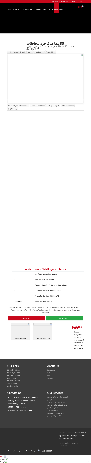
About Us (21, 9)
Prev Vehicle (49, 52)
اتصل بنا (15, 9)
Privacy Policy (64, 443)
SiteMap (50, 378)
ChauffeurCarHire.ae (19, 112)
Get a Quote (38, 52)
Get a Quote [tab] (12, 109)
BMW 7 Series (12, 378)
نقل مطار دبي (51, 400)
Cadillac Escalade (13, 386)
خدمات (27, 9)
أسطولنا (56, 9)
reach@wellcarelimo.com (60, 1)
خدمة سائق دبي (52, 410)
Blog (48, 375)
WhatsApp (63, 318)
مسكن (60, 9)
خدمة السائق (75, 186)
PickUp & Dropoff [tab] (53, 106)
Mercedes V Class (13, 381)
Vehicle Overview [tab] (68, 106)
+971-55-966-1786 (77, 1)
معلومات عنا (51, 370)
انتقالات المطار (74, 178)
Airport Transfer (35, 9)
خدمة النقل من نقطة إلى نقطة (69, 170)
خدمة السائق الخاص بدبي (55, 416)
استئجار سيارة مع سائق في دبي (57, 397)
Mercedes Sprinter (13, 375)
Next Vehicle (14, 52)
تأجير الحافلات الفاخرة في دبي (57, 405)
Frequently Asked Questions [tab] (18, 106)
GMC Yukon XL (12, 383)
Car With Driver (48, 9)
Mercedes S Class (13, 370)
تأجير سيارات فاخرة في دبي (56, 402)
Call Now (26, 318)
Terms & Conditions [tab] (38, 106)
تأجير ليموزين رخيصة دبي (55, 413)
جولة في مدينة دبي (53, 408)
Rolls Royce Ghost (13, 373)
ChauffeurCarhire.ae (66, 433)
